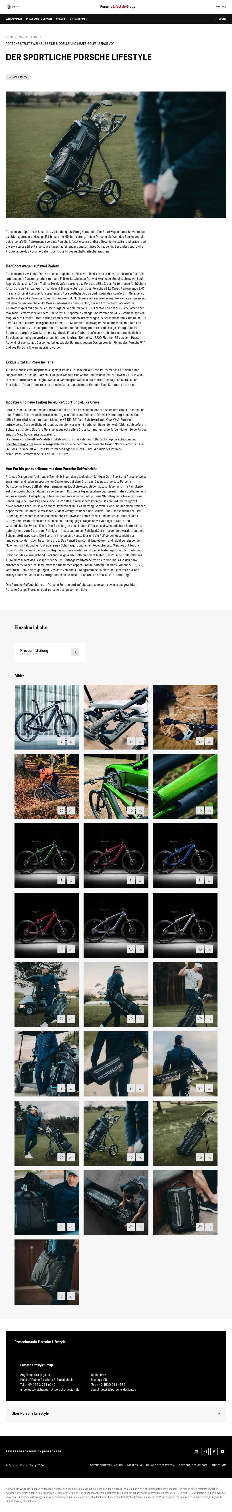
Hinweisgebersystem (160, 1465)
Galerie (60, 19)
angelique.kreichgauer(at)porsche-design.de (49, 1389)
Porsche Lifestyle (18, 77)
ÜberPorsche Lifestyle (30, 1413)
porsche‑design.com (19, 444)
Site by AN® (219, 1465)
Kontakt (221, 7)
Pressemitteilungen (39, 19)
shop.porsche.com (118, 439)
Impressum (134, 1465)
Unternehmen (78, 19)
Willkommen (14, 19)
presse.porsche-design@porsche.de (34, 1451)
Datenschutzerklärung (106, 1465)
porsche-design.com (193, 1465)
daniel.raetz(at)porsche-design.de (113, 1389)
